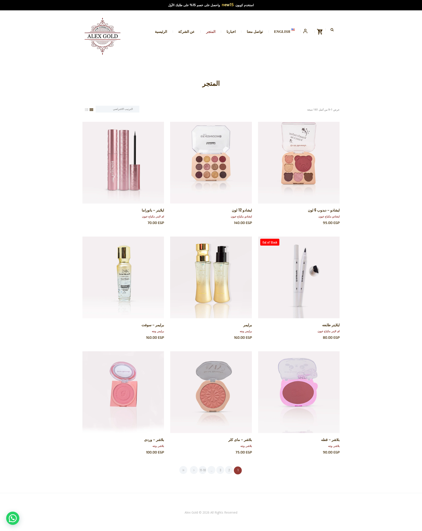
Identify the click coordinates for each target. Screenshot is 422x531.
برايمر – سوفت (153, 324)
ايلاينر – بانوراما (153, 210)
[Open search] (332, 29)
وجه (242, 331)
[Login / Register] (305, 31)
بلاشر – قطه (330, 439)
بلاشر (337, 446)
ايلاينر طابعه (331, 324)
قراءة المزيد (299, 281)
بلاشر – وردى (154, 439)
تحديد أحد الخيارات (299, 166)
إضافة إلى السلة (211, 166)
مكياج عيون (324, 216)
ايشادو (336, 216)
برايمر (247, 324)
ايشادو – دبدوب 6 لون (324, 210)
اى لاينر (160, 216)
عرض (299, 158)
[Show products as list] (86, 109)
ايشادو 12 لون (242, 210)
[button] (12, 518)
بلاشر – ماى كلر (240, 439)
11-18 (203, 470)
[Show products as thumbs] (91, 109)
